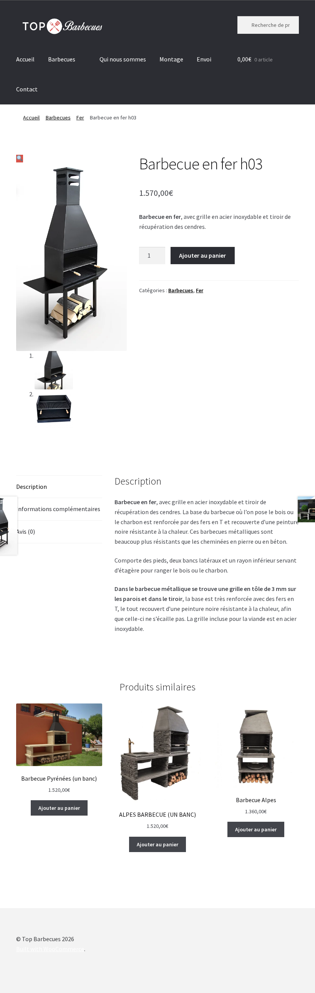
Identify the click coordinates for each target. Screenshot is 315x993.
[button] (19, 158)
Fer (80, 117)
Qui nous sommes (122, 59)
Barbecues (61, 59)
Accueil (25, 59)
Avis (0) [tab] (25, 531)
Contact (27, 89)
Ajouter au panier (202, 255)
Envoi (204, 59)
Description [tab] (31, 486)
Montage (171, 59)
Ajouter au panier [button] (59, 807)
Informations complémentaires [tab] (58, 509)
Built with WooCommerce (50, 949)
